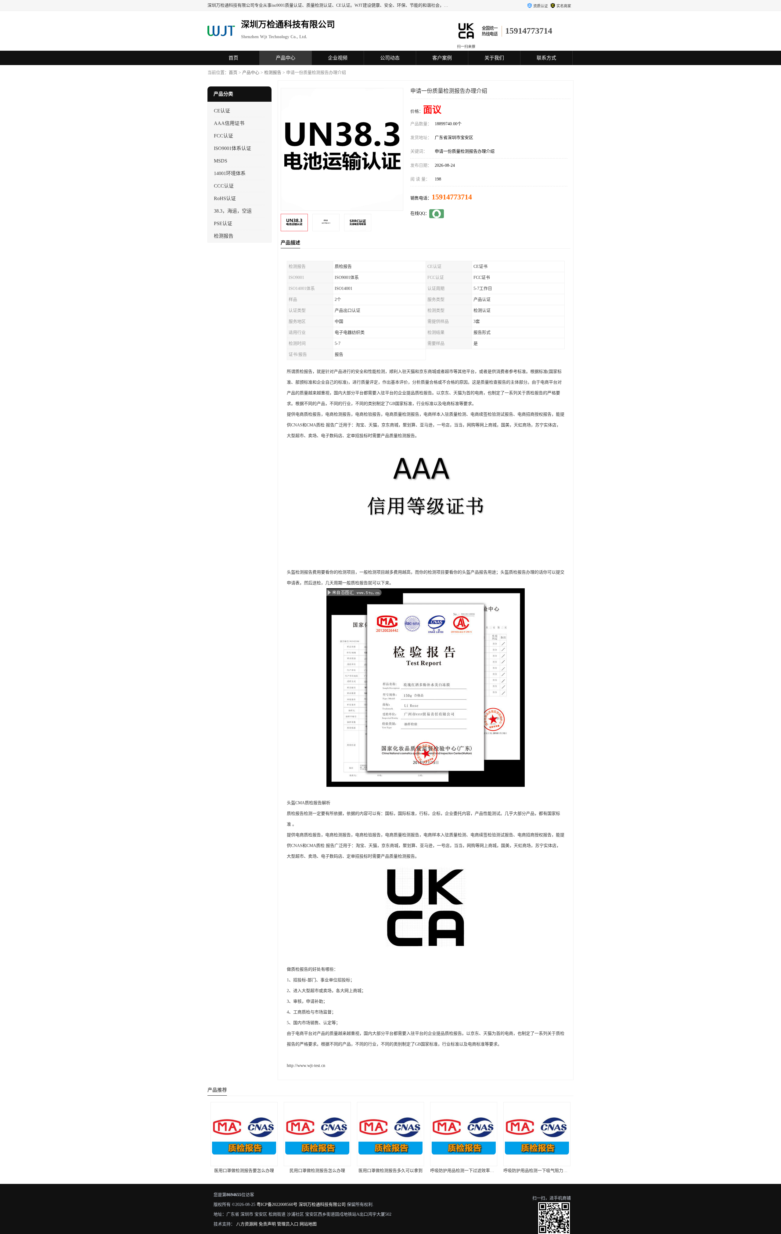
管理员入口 (287, 1224)
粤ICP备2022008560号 (277, 1204)
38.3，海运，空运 (233, 211)
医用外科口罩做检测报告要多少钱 (537, 1170)
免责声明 (267, 1224)
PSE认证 (223, 223)
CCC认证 (224, 185)
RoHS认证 (225, 198)
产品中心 (285, 57)
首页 (233, 57)
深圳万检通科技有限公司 (322, 1204)
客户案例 (442, 57)
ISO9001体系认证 (232, 148)
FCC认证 (223, 135)
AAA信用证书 (229, 123)
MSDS (220, 160)
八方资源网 (246, 1224)
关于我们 (494, 57)
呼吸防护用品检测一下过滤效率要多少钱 (395, 1170)
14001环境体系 (230, 173)
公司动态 (390, 57)
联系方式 (546, 57)
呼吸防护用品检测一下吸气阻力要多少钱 (468, 1170)
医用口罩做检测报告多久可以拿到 (317, 1170)
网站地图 (308, 1224)
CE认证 (222, 110)
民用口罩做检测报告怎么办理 (244, 1170)
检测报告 (272, 72)
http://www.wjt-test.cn (306, 1065)
